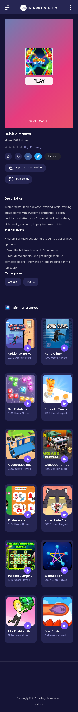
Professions (16, 520)
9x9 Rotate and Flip (22, 409)
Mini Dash (52, 631)
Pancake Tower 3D (58, 409)
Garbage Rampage (59, 465)
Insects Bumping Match (25, 576)
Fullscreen (22, 179)
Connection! (54, 576)
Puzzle (31, 282)
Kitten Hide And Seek (60, 520)
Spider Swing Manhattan (26, 354)
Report (53, 156)
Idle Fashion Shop (21, 631)
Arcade (12, 282)
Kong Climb (53, 354)
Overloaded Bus (20, 465)
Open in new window (28, 167)
